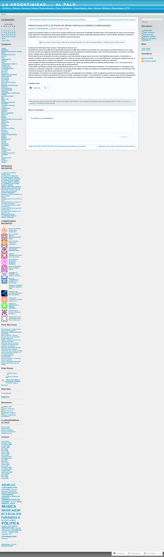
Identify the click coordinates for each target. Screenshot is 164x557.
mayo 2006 (4, 478)
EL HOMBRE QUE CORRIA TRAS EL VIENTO (10, 184)
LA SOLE (13, 544)
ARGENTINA (5, 544)
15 (15, 32)
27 (10, 36)
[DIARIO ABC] (6, 407)
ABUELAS (4, 50)
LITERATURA (5, 108)
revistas (4, 141)
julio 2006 (4, 475)
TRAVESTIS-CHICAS (8, 153)
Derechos (4, 73)
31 (4, 38)
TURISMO (4, 154)
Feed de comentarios (8, 431)
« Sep (3, 40)
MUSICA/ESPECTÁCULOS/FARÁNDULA (11, 514)
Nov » (8, 40)
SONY (3, 147)
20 (10, 34)
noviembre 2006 (6, 469)
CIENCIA (4, 61)
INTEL (3, 101)
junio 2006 (4, 476)
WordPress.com (6, 433)
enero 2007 (5, 466)
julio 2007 (4, 460)
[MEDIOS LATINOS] (8, 413)
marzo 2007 (5, 463)
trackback (41, 103)
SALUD (3, 142)
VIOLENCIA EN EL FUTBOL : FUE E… (15, 268)
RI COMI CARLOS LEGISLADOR (7, 356)
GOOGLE (4, 91)
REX (11, 546)
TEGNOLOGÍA (6, 150)
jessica (11, 228)
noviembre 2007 (6, 458)
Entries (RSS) (148, 58)
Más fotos (4, 385)
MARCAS (4, 110)
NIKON (3, 124)
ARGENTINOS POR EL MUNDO (11, 51)
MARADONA (5, 546)
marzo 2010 (5, 441)
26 (8, 36)
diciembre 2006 (6, 467)
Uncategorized (6, 157)
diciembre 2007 (6, 456)
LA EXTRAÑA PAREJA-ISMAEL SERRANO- (9, 216)
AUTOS (3, 56)
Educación (4, 81)
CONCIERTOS (6, 67)
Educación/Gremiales (8, 82)
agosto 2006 (5, 473)
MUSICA (4, 117)
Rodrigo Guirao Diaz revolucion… (15, 230)
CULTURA (4, 70)
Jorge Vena (12, 310)
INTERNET (4, 104)
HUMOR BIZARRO (7, 96)
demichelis (12, 259)
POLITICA (4, 131)
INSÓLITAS (5, 99)
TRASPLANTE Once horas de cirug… (15, 256)
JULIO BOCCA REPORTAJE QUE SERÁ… (15, 236)
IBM (2, 97)
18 (6, 34)
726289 (3, 48)
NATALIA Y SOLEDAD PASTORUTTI (8, 415)
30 (2, 38)
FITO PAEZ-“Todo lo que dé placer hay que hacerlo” (10, 190)
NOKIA (3, 127)
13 (10, 32)
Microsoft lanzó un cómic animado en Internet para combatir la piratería (9, 344)
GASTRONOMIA (6, 90)
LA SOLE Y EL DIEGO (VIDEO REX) (8, 173)
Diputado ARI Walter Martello (11, 347)
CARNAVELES (6, 59)
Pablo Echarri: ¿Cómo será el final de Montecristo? (11, 329)
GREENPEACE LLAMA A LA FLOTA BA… (13, 281)
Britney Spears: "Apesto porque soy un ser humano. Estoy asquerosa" (10, 337)
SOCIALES (4, 144)
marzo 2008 (5, 452)
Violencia (4, 161)
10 (4, 32)
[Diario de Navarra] (7, 409)
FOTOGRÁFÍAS (6, 88)
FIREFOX (4, 87)
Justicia (4, 107)
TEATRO (4, 148)
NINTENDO (5, 125)
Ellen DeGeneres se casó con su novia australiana (11, 202)
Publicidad (4, 133)
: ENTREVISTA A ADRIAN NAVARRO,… (14, 306)
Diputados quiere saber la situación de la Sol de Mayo (116, 19)
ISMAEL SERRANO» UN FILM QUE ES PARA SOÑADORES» (11, 187)
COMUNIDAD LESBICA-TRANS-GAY (9, 64)
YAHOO (3, 162)
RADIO (3, 136)
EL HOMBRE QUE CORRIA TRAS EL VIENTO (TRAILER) (10, 178)
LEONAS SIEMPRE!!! (8, 193)
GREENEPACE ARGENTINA (10, 93)
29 (15, 36)
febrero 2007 (5, 464)
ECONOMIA (5, 79)
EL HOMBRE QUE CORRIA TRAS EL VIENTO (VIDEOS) (10, 181)
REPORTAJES (6, 139)
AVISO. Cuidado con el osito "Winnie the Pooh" (10, 340)
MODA (3, 116)
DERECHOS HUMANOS (9, 74)
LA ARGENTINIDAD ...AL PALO (45, 28)
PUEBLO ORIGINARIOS (9, 134)
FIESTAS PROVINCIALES (9, 85)
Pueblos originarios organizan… (14, 242)
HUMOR (4, 94)
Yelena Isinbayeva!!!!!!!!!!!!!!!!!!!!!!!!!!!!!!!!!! (11, 199)
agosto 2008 (5, 447)
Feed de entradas (7, 430)
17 (4, 34)
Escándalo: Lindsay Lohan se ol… (15, 300)
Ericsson (4, 84)
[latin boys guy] (7, 411)
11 (6, 32)
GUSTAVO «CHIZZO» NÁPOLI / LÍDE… (15, 287)
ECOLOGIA (5, 78)
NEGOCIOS (5, 122)
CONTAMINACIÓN (7, 68)
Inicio (3, 14)
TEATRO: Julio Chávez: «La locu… (15, 275)
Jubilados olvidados (8, 105)
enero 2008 (5, 455)
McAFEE (4, 111)
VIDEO (3, 159)
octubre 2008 (5, 446)
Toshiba (4, 151)
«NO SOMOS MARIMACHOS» (14, 249)
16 (2, 34)
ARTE (3, 53)
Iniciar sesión (5, 428)
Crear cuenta (5, 427)
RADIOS (4, 137)
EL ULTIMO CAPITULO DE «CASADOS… (15, 293)
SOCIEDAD (5, 145)
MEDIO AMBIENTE (7, 113)
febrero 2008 (5, 453)
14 (12, 32)
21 (12, 34)
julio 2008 (4, 449)
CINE (3, 62)
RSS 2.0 (114, 101)
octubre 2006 (5, 470)
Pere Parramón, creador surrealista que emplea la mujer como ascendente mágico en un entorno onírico (11, 351)
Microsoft (4, 114)
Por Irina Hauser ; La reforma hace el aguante (11, 359)
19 (8, 34)
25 (6, 36)
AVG (2, 58)
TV (2, 156)
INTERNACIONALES (8, 102)
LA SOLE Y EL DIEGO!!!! (9, 176)
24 (4, 36)
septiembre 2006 (6, 472)
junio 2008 (4, 450)
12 (8, 32)
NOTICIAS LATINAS (7, 128)
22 (15, 34)
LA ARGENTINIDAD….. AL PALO (39, 5)
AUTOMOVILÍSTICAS (8, 54)
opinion (4, 130)
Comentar (123, 137)
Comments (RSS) (150, 61)
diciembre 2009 (6, 443)
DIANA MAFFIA (6, 76)
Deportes (4, 71)
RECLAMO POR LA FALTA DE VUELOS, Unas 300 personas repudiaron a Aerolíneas (57, 19)
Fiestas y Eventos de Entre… (15, 312)
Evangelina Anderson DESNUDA (12, 262)
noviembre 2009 (6, 444)
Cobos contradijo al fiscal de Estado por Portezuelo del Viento (11, 363)
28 (12, 36)
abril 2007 (4, 461)
